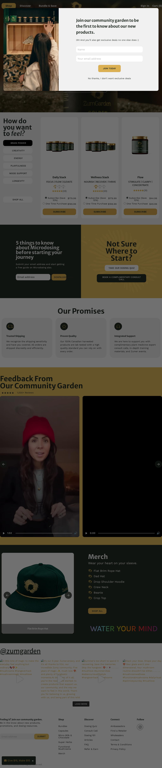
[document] (81, 384)
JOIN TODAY (109, 68)
